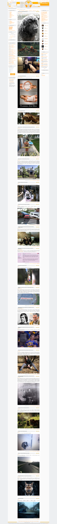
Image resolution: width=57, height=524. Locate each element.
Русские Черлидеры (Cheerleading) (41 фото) (11, 62)
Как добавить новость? (12, 22)
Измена (10, 48)
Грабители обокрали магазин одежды (22, 182)
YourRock (46, 30)
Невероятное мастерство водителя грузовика (23, 204)
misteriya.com (12, 0)
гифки (44, 16)
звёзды (44, 17)
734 (47, 28)
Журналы (42, 13)
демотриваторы (46, 16)
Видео (10, 13)
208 (47, 41)
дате (19, 10)
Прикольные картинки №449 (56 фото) (23, 11)
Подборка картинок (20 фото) (12, 51)
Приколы (21, 12)
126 (47, 49)
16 (11, 36)
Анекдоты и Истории (12, 15)
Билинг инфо (43, 75)
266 (47, 33)
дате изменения (22, 10)
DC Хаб (10, 23)
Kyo (12, 59)
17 (12, 36)
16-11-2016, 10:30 (31, 180)
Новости (11, 12)
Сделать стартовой (41, 0)
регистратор (44, 20)
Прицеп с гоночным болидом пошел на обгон (23, 453)
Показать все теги (43, 21)
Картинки (19, 12)
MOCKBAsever (46, 38)
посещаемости (30, 10)
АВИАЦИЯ (46, 12)
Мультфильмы (42, 14)
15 (10, 36)
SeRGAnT (13, 52)
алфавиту (38, 10)
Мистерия (18, 9)
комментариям (34, 10)
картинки (43, 19)
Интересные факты (45, 13)
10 (12, 35)
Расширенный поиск (35, 6)
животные (42, 17)
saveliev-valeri (46, 43)
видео (42, 16)
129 (47, 46)
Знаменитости (11, 14)
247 (47, 36)
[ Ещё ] (44, 68)
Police (42, 12)
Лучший (13, 61)
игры (11, 21)
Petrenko (13, 63)
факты (46, 20)
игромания (46, 17)
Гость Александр (13, 44)
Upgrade (43, 12)
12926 (47, 25)
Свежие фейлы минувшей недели (22, 265)
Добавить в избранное (46, 0)
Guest (12, 49)
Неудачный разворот (20, 498)
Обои (10, 16)
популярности (26, 10)
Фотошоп (44, 15)
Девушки (19, 249)
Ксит (42, 74)
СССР (42, 15)
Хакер (45, 15)
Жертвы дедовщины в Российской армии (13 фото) (12, 55)
